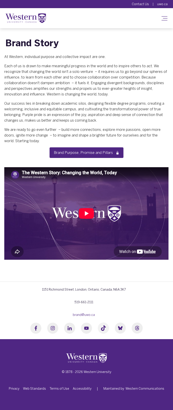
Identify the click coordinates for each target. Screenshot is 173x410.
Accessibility (82, 388)
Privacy (14, 388)
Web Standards (34, 388)
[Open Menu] (163, 18)
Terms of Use (59, 388)
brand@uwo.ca (84, 315)
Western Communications (144, 388)
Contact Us (140, 4)
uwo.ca (162, 4)
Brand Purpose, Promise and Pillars (84, 153)
